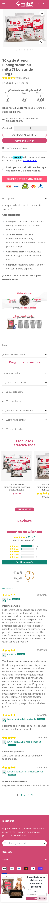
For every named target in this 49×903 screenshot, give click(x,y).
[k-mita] (24, 4)
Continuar (36, 898)
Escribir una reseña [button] (24, 562)
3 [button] (24, 794)
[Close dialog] (46, 875)
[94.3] (17, 575)
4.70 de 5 (30, 537)
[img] (8, 595)
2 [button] (21, 794)
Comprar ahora (24, 141)
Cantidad (7, 128)
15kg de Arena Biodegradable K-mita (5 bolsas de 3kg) (17, 487)
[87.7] (29, 575)
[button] (9, 77)
